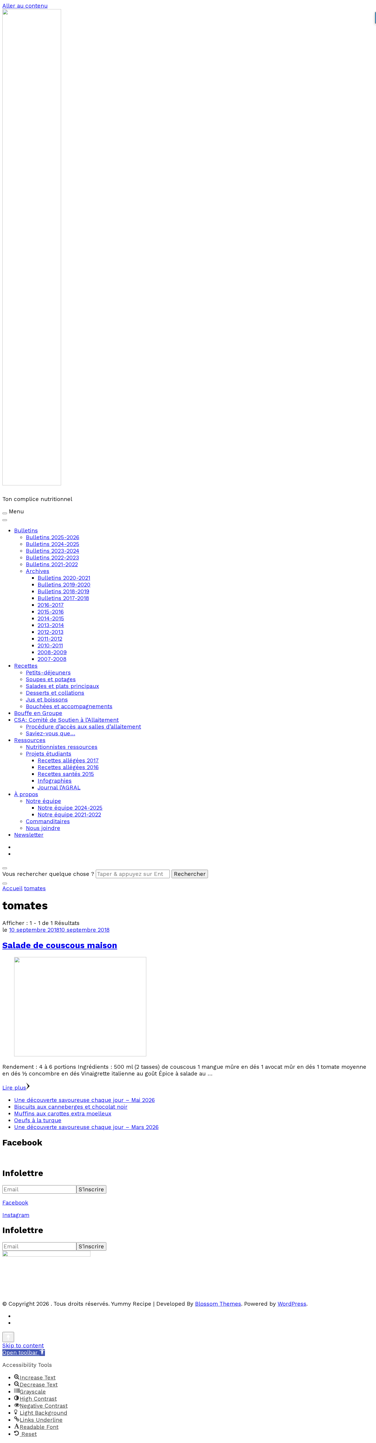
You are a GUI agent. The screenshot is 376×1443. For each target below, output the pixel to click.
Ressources (30, 740)
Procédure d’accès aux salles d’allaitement (83, 726)
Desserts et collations (55, 692)
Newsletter (28, 834)
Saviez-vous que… (50, 733)
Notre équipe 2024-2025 (70, 807)
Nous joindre (43, 828)
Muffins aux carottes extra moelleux (62, 1113)
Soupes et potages (51, 679)
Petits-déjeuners (48, 672)
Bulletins (26, 530)
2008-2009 (52, 652)
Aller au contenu (25, 5)
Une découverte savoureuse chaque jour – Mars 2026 (86, 1127)
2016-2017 (51, 605)
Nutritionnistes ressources (62, 747)
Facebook (15, 1202)
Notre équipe (43, 801)
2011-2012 (50, 638)
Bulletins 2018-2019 (63, 591)
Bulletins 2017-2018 (63, 598)
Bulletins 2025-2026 (52, 537)
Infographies (55, 780)
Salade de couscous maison (59, 945)
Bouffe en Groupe (38, 713)
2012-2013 (50, 632)
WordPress (292, 1303)
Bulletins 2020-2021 (64, 577)
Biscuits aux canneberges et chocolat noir (70, 1106)
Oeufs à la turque (37, 1120)
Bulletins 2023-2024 (52, 550)
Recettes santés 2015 (66, 774)
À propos (26, 794)
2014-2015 (51, 618)
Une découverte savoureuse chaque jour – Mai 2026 (84, 1100)
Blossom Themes (218, 1303)
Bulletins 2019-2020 (64, 584)
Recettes (26, 665)
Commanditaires (48, 821)
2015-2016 (51, 611)
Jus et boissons (47, 699)
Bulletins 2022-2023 (52, 557)
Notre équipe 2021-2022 (69, 814)
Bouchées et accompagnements (69, 706)
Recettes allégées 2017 (68, 760)
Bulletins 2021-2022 (52, 564)
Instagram (15, 1215)
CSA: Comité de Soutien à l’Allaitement (66, 720)
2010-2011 (50, 645)
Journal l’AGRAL (59, 787)
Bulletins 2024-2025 (52, 544)
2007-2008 (52, 659)
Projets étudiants (48, 753)
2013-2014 (51, 625)
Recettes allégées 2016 (68, 767)
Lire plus (14, 1087)
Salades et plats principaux (62, 686)
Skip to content (23, 1345)
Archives (37, 571)
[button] (23, 1352)
